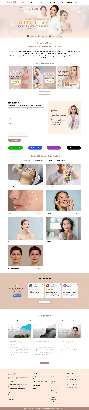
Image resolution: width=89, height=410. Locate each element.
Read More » (12, 357)
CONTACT (77, 2)
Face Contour (37, 374)
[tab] (26, 160)
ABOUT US (31, 2)
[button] (44, 363)
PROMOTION (52, 2)
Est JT (34, 284)
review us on (16, 295)
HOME (24, 2)
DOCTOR (61, 2)
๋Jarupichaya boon (54, 284)
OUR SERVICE (41, 2)
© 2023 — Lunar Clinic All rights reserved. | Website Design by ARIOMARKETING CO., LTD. (44, 408)
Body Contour (37, 385)
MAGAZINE (69, 2)
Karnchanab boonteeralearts (74, 284)
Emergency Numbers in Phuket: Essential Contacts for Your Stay (18, 342)
